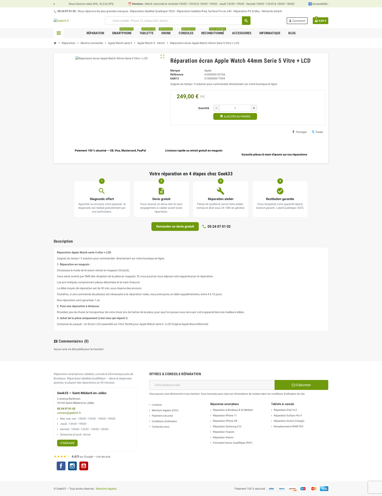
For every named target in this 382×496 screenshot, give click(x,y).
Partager (301, 132)
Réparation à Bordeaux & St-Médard (233, 409)
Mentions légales (106, 488)
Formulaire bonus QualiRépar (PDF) (232, 442)
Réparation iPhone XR (225, 420)
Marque (175, 70)
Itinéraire (67, 443)
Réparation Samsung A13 (227, 426)
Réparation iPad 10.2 (285, 409)
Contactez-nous (161, 426)
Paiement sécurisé (162, 415)
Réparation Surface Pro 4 (288, 415)
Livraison (157, 404)
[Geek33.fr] (61, 20)
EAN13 (174, 78)
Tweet (319, 132)
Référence (176, 74)
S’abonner (303, 385)
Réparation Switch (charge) (289, 420)
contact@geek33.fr (69, 413)
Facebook (61, 466)
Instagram (72, 466)
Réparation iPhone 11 (225, 415)
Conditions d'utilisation (164, 421)
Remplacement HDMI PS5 (288, 426)
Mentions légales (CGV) (165, 410)
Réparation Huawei (223, 431)
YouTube (83, 466)
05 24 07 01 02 (66, 11)
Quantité (203, 108)
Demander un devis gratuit (175, 226)
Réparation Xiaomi (223, 437)
